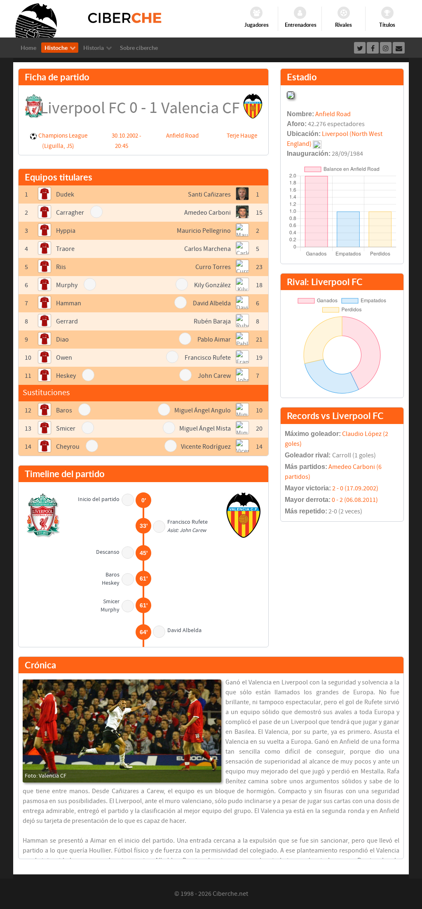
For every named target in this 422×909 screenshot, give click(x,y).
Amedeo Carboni (207, 212)
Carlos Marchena (207, 249)
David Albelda (212, 303)
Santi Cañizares (209, 194)
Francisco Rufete (208, 357)
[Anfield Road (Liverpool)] (290, 94)
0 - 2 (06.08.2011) (355, 500)
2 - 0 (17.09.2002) (355, 488)
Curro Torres (213, 267)
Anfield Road (182, 135)
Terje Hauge (242, 135)
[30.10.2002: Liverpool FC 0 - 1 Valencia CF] (122, 730)
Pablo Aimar (214, 339)
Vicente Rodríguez (206, 446)
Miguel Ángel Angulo (202, 410)
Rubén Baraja (212, 321)
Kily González (212, 285)
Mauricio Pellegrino (204, 230)
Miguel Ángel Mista (205, 428)
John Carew (214, 376)
